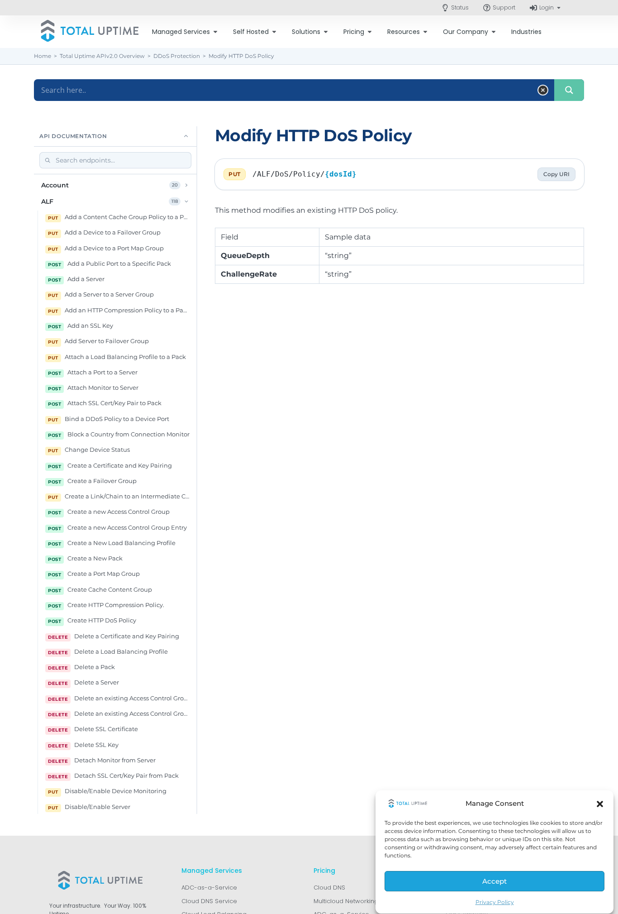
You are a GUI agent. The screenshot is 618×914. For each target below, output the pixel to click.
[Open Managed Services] (215, 32)
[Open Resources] (425, 32)
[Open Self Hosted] (274, 32)
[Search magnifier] (569, 90)
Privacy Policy (494, 902)
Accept (494, 881)
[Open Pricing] (369, 32)
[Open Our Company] (493, 32)
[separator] (196, 470)
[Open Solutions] (326, 32)
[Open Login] (558, 8)
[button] (599, 804)
